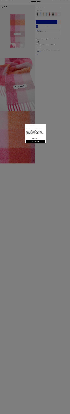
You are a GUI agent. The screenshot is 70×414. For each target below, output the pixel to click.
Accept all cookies (35, 141)
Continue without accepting (31, 134)
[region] (35, 133)
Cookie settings (35, 138)
